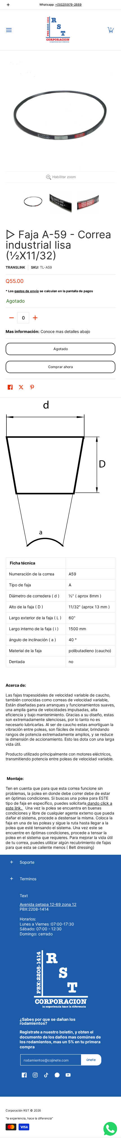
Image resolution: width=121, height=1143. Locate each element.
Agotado (60, 349)
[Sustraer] (11, 318)
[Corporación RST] (58, 29)
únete (91, 1060)
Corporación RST (17, 1110)
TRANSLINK (15, 267)
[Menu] (9, 30)
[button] (110, 30)
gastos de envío (26, 291)
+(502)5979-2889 (68, 4)
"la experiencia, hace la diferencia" (29, 1118)
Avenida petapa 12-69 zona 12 (48, 904)
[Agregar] (35, 318)
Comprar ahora (60, 367)
